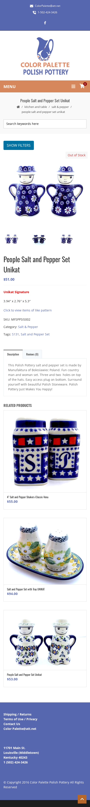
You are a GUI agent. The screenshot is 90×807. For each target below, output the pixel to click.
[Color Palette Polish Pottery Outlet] (45, 56)
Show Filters (19, 145)
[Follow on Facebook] (45, 22)
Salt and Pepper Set (35, 334)
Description (13, 354)
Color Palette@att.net (19, 729)
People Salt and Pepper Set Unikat (24, 674)
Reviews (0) (32, 354)
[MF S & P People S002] (44, 190)
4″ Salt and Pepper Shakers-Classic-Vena (27, 497)
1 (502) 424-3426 (15, 762)
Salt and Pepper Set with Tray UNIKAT (26, 589)
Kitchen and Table (35, 107)
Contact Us (11, 724)
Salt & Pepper (60, 107)
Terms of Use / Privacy (20, 719)
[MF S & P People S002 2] (44, 239)
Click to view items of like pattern (27, 310)
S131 (15, 334)
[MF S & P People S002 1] (72, 239)
